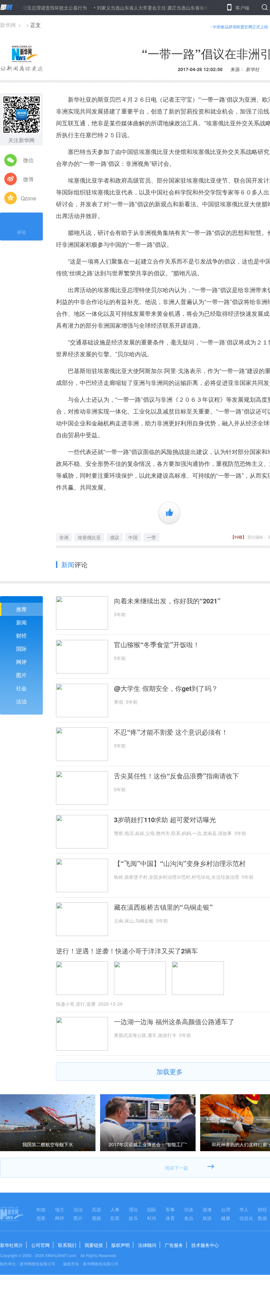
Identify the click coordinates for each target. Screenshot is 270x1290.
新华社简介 (11, 1245)
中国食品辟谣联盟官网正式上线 (240, 26)
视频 (96, 1218)
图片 (21, 675)
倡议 (114, 537)
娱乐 (133, 1218)
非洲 (63, 537)
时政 (41, 1209)
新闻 (21, 622)
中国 (133, 537)
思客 (41, 1218)
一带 (151, 537)
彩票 (115, 1218)
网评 (21, 662)
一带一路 (213, 99)
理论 (133, 1209)
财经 (21, 635)
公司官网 (40, 1245)
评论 (21, 232)
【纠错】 (238, 537)
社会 (21, 688)
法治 (21, 701)
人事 (115, 1209)
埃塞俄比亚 (89, 537)
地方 (59, 1209)
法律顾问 (147, 1245)
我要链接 (94, 1245)
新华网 (8, 25)
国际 (21, 648)
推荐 (21, 609)
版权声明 (120, 1245)
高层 (96, 1209)
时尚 (151, 1218)
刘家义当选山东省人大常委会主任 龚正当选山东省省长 (135, 7)
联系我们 (67, 1245)
